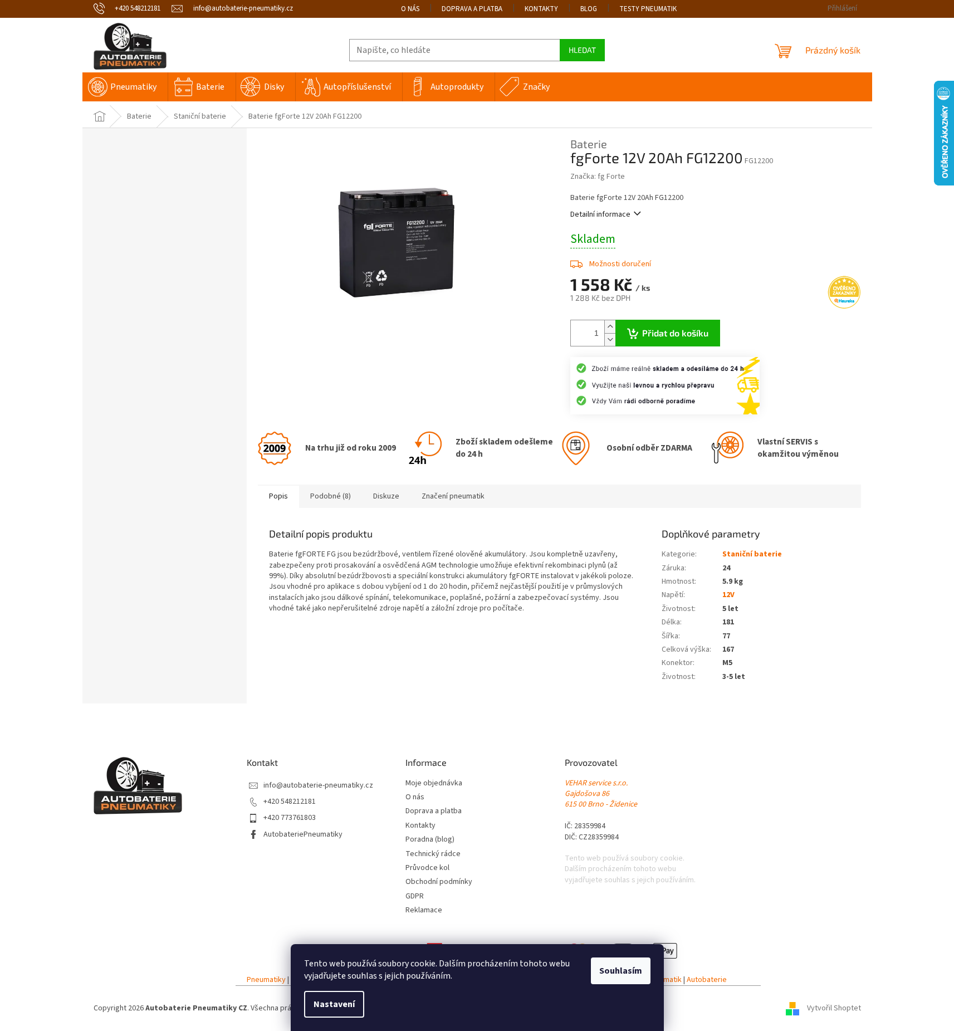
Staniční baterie (752, 554)
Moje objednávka (433, 783)
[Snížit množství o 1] (609, 339)
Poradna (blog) (429, 839)
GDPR (414, 896)
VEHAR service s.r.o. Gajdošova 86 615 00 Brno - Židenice (601, 794)
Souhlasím (620, 971)
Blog (588, 9)
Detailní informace (600, 214)
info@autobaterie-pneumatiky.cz (318, 785)
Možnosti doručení (620, 264)
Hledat (582, 50)
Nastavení (334, 1004)
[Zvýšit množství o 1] (609, 326)
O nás (410, 9)
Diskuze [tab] (386, 496)
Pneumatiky (266, 980)
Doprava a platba (472, 9)
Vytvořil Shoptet (834, 1008)
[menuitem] (125, 86)
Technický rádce (433, 854)
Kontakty (541, 9)
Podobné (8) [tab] (330, 496)
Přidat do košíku (675, 333)
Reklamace (423, 910)
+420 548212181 (289, 802)
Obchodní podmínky (438, 882)
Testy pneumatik (648, 9)
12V (728, 594)
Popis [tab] (278, 496)
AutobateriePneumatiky (303, 834)
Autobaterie (707, 980)
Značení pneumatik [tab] (453, 496)
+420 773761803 (289, 818)
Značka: (597, 176)
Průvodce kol (427, 868)
